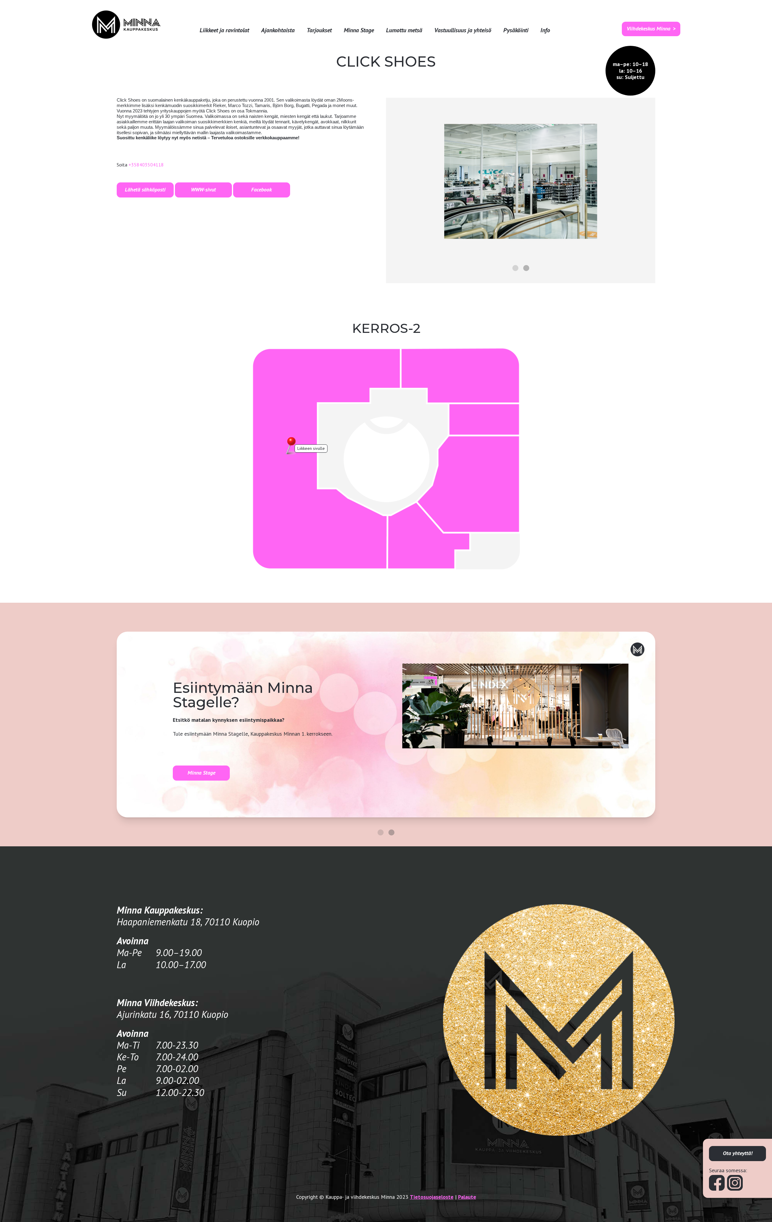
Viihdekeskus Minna (648, 28)
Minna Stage (359, 30)
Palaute (467, 1196)
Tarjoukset (319, 30)
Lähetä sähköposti (145, 189)
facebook (261, 189)
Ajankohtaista (278, 30)
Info (545, 30)
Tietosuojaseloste (432, 1196)
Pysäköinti (515, 30)
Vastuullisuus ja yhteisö (462, 30)
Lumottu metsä (404, 30)
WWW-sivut (203, 189)
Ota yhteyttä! (737, 1153)
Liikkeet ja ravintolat (224, 30)
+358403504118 (146, 165)
